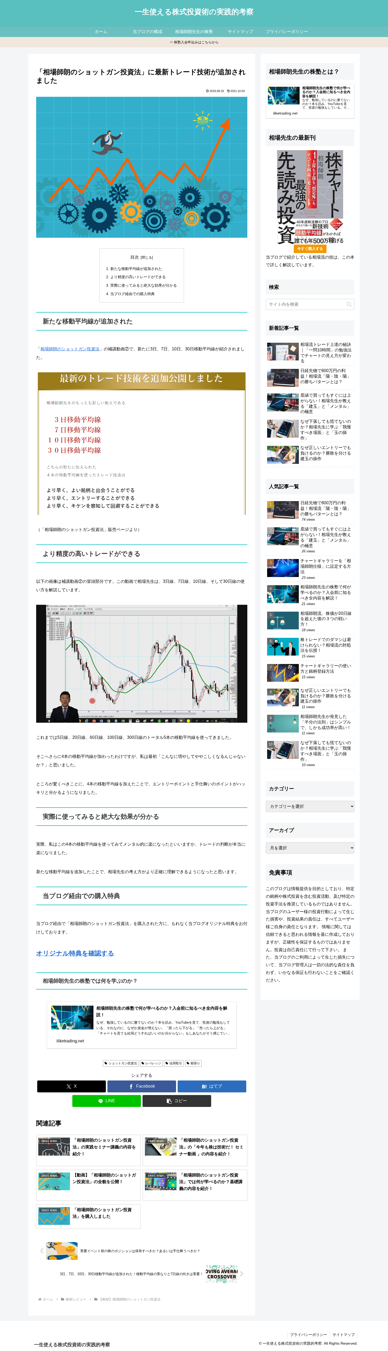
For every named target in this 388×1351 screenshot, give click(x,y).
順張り (195, 1063)
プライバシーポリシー (308, 1334)
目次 (134, 257)
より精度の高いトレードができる (138, 277)
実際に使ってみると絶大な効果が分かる (143, 285)
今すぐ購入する (310, 248)
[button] (177, 1101)
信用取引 (175, 1063)
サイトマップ (344, 1334)
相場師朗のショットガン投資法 (70, 349)
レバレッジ (153, 1063)
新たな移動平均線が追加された (136, 269)
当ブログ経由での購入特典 (132, 294)
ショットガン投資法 (122, 1063)
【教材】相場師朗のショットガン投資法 (70, 1063)
